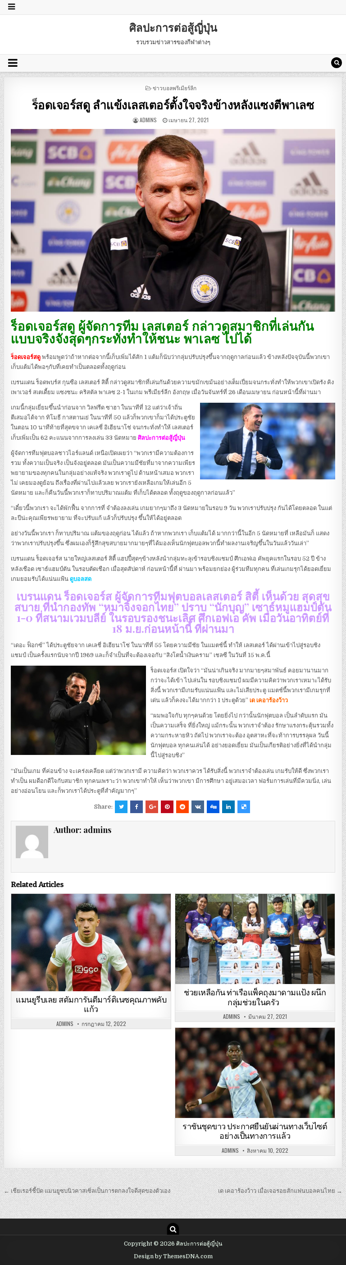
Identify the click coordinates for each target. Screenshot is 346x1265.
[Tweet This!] (121, 806)
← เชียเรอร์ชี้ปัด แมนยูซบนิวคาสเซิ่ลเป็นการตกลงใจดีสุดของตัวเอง (87, 1190)
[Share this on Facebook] (136, 806)
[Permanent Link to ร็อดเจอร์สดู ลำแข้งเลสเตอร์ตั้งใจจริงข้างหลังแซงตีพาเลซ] (173, 220)
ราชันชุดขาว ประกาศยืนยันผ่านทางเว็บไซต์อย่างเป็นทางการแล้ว (254, 1131)
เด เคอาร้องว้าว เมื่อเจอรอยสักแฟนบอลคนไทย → (280, 1190)
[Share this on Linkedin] (228, 806)
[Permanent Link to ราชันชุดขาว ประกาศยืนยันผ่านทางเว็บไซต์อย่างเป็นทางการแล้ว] (255, 1073)
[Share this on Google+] (152, 806)
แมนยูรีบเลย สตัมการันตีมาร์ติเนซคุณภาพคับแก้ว (91, 1004)
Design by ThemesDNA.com (173, 1256)
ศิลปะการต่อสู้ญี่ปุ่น (173, 27)
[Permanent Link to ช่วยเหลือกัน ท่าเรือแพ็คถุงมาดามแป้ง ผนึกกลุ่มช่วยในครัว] (255, 939)
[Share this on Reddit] (182, 806)
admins (148, 120)
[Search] (336, 62)
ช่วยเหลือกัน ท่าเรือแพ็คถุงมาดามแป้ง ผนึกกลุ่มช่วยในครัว (255, 997)
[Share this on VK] (197, 806)
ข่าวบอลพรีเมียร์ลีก (174, 88)
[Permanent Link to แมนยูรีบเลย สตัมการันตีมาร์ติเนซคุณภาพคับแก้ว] (91, 942)
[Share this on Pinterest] (167, 806)
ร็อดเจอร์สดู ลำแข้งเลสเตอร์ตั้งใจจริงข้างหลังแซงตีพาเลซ (173, 104)
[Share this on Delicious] (243, 806)
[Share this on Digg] (213, 806)
